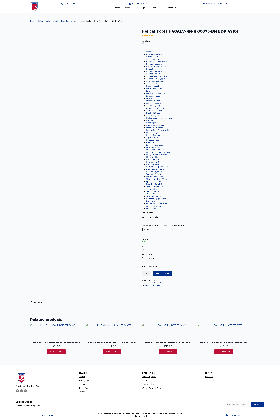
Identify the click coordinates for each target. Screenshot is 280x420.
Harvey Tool (84, 381)
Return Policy (148, 381)
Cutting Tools (44, 21)
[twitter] (21, 390)
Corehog (83, 392)
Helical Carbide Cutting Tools (64, 21)
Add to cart (162, 274)
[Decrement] (143, 274)
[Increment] (149, 274)
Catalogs (140, 8)
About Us (155, 8)
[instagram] (25, 390)
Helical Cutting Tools (152, 285)
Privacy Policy (148, 384)
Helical (82, 377)
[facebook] (17, 390)
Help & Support (149, 377)
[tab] (36, 302)
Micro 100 (83, 384)
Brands (128, 8)
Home (117, 8)
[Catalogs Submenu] (147, 8)
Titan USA (83, 388)
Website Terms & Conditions (154, 388)
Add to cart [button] (56, 352)
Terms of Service (233, 415)
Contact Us (170, 8)
